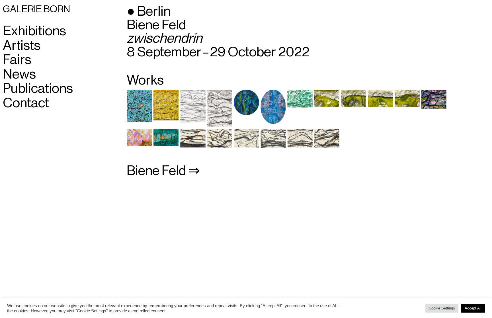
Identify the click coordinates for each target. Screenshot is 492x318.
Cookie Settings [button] (442, 308)
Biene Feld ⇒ (163, 171)
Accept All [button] (473, 308)
